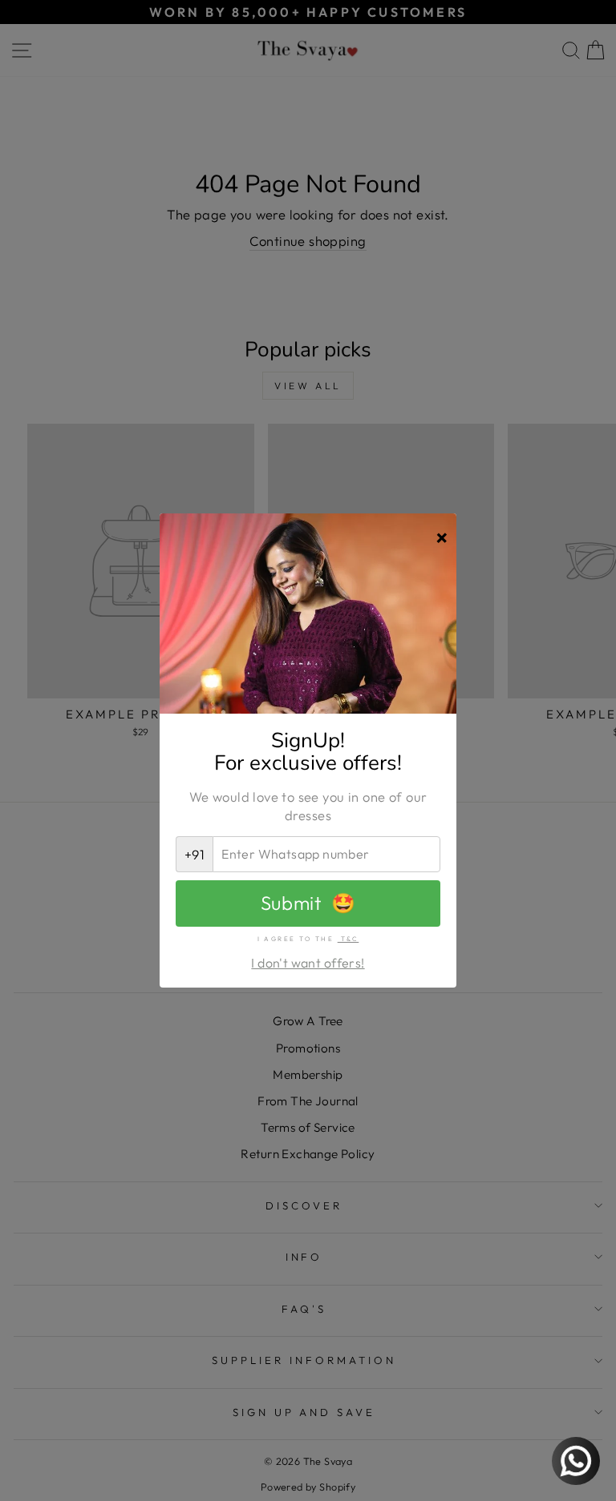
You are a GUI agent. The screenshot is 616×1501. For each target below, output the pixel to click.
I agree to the (308, 939)
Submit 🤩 (308, 903)
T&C (348, 939)
